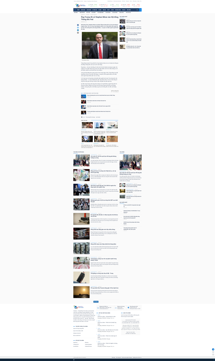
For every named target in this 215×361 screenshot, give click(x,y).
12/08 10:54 (99, 286)
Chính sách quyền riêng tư (127, 357)
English (138, 1)
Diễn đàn (123, 1)
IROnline (86, 342)
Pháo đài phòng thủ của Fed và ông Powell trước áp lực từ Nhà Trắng (101, 95)
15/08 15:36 (99, 242)
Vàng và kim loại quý (129, 189)
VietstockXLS (76, 344)
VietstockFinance (110, 1)
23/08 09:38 (128, 19)
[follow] (73, 359)
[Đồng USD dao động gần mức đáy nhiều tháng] (81, 233)
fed (84, 117)
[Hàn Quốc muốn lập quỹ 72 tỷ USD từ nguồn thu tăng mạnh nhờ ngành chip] (122, 27)
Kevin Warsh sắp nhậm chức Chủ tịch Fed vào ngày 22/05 (98, 106)
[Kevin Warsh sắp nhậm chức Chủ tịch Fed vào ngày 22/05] (83, 107)
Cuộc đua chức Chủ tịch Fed (90, 93)
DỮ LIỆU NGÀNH (94, 12)
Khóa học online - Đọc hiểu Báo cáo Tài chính (108, 330)
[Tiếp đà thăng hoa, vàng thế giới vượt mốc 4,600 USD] (122, 190)
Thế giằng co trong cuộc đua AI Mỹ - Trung (102, 273)
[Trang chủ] (78, 306)
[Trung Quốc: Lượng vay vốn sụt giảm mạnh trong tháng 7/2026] (81, 262)
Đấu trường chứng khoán (117, 1)
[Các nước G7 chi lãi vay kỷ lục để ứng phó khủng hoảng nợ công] (81, 160)
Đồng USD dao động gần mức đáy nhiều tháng (103, 229)
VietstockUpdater (88, 344)
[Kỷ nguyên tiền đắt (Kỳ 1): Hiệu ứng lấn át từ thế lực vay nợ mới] (81, 218)
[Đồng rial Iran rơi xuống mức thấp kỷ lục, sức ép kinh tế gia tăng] (122, 33)
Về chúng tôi (118, 357)
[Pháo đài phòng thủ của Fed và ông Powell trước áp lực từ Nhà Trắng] (83, 96)
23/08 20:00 (125, 230)
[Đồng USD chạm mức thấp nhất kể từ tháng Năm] (81, 248)
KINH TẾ (108, 9)
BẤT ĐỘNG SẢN (95, 9)
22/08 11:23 (128, 37)
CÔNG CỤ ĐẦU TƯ (121, 12)
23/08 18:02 (128, 25)
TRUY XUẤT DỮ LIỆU (128, 12)
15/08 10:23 (99, 257)
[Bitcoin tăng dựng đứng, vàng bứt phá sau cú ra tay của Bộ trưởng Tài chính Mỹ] (122, 39)
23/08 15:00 (125, 207)
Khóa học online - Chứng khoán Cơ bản (107, 316)
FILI (111, 91)
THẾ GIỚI (112, 9)
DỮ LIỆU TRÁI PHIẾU (114, 12)
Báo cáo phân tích (77, 335)
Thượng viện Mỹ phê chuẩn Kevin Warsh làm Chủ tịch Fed (98, 111)
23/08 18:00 (125, 213)
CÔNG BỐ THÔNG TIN (82, 12)
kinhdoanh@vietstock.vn (104, 308)
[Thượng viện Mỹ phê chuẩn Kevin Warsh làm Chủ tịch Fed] (83, 112)
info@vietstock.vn (120, 308)
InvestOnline (75, 346)
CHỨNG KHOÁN (83, 9)
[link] (137, 9)
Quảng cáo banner (77, 333)
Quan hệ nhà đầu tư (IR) (78, 330)
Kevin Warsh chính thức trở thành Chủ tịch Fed (96, 100)
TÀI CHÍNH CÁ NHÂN (118, 9)
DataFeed (75, 342)
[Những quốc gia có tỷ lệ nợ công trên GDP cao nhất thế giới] (122, 21)
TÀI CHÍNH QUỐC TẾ (94, 169)
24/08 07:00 (128, 31)
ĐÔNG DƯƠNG (129, 9)
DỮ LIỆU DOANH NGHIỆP (101, 12)
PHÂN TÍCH (123, 9)
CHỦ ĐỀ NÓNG (76, 12)
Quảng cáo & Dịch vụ (137, 357)
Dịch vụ (131, 1)
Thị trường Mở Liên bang (90, 117)
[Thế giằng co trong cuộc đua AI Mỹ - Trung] (81, 277)
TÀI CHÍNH (99, 9)
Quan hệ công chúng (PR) (78, 328)
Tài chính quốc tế (123, 171)
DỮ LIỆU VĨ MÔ (88, 12)
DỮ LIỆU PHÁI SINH (108, 12)
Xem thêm (96, 301)
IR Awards (127, 1)
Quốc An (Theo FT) (115, 90)
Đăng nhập (134, 1)
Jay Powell (98, 117)
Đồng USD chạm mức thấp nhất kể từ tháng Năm (103, 244)
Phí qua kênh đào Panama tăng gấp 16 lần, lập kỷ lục (104, 288)
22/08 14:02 (99, 213)
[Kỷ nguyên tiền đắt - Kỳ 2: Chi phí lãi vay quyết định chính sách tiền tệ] (122, 46)
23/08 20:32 (125, 219)
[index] (89, 5)
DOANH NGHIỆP (89, 9)
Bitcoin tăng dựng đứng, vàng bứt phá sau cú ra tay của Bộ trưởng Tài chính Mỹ (133, 41)
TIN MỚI (78, 9)
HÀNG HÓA (104, 9)
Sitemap (113, 357)
